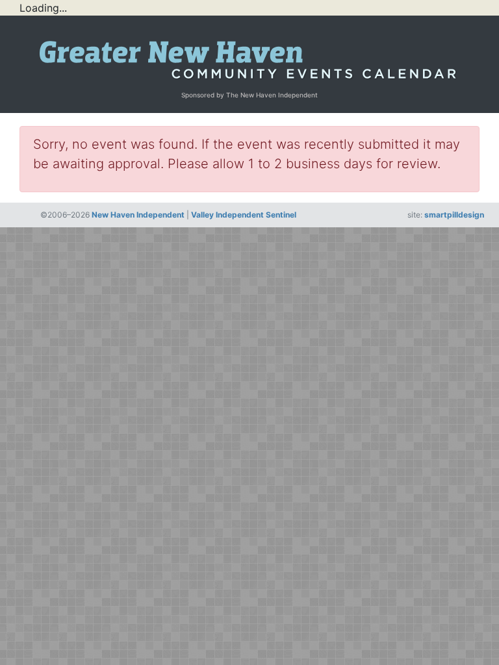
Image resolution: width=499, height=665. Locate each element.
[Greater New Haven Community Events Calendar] (249, 57)
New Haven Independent (138, 215)
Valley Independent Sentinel (243, 215)
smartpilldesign (454, 215)
